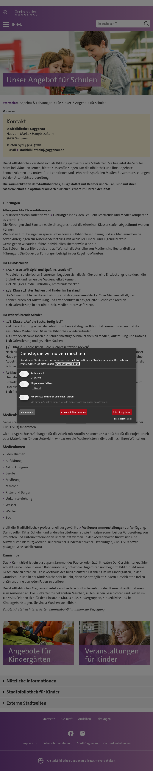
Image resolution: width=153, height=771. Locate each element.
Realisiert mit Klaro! (123, 418)
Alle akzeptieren (122, 412)
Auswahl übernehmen (73, 412)
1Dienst (36, 377)
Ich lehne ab (27, 412)
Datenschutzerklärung (67, 363)
